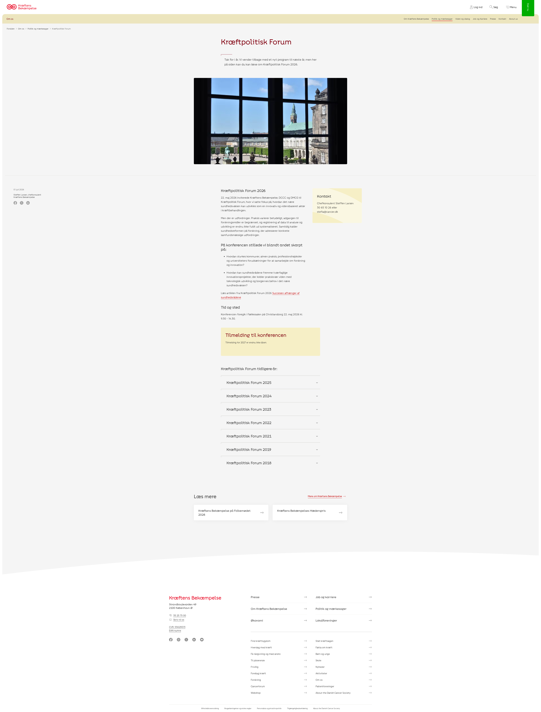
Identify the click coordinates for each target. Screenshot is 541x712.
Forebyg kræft (258, 673)
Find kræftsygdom (260, 641)
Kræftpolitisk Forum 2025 (249, 382)
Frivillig (254, 666)
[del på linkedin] (28, 203)
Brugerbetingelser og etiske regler (237, 708)
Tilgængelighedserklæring (297, 708)
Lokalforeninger (326, 620)
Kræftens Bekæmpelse (195, 598)
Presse (493, 19)
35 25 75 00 (179, 615)
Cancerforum (258, 686)
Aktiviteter (321, 673)
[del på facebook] (15, 203)
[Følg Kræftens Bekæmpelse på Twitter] (186, 640)
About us (513, 19)
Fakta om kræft (324, 647)
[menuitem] (475, 7)
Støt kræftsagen (324, 641)
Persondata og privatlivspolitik (269, 708)
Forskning (256, 679)
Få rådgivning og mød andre (266, 654)
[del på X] (21, 203)
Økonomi (257, 620)
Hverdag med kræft (261, 647)
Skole (318, 660)
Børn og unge (323, 654)
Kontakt (502, 19)
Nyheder (320, 666)
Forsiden (11, 28)
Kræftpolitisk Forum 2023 (249, 409)
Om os (9, 18)
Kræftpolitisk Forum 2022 (249, 422)
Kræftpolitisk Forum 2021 (249, 436)
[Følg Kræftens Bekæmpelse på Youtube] (202, 640)
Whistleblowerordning (210, 708)
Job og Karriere (480, 19)
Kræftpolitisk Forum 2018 (249, 463)
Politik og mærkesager (442, 19)
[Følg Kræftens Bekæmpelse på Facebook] (171, 640)
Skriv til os (178, 619)
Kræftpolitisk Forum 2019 (249, 449)
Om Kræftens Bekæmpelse (416, 19)
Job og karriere (326, 597)
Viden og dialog (462, 19)
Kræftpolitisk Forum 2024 (249, 396)
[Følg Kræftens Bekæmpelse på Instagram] (178, 640)
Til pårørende (258, 660)
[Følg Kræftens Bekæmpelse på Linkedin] (194, 640)
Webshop (256, 692)
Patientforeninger (325, 686)
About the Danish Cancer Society (333, 692)
